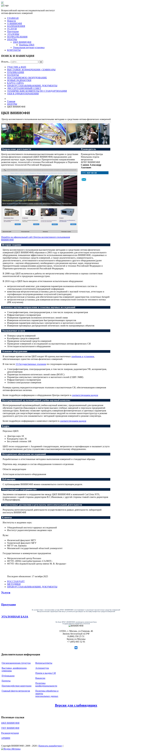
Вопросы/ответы (43, 663)
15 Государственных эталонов (31, 364)
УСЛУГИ (12, 29)
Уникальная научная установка (29, 47)
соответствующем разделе (85, 395)
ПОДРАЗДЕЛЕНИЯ (17, 37)
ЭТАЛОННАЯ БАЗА (14, 616)
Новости (11, 21)
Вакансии (40, 678)
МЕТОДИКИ (14, 584)
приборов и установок (82, 356)
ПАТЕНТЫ (13, 75)
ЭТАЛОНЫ (13, 34)
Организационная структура (16, 663)
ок (41, 62)
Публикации (8, 675)
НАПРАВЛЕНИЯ (16, 26)
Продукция (13, 31)
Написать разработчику (50, 745)
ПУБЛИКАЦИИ (15, 72)
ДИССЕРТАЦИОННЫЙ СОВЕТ (24, 88)
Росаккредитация (10, 733)
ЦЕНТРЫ (12, 39)
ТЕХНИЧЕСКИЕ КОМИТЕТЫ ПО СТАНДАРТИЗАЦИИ (37, 91)
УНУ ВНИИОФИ (10, 728)
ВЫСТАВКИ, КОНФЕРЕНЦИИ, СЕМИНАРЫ (31, 69)
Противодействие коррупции (16, 686)
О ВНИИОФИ (14, 23)
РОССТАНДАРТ (16, 581)
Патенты (6, 680)
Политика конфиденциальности (46, 684)
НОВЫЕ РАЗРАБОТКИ (19, 80)
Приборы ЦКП (26, 45)
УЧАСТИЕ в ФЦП (16, 67)
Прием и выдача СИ (45, 673)
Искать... (5, 61)
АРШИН (5, 738)
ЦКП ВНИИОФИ (22, 42)
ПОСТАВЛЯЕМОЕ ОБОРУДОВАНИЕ (27, 77)
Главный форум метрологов (16, 691)
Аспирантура (42, 668)
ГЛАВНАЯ (13, 18)
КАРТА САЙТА (15, 83)
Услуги (5, 592)
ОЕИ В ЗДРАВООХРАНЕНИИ (23, 93)
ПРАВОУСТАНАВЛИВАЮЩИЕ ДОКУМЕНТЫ (32, 85)
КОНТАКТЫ (14, 50)
